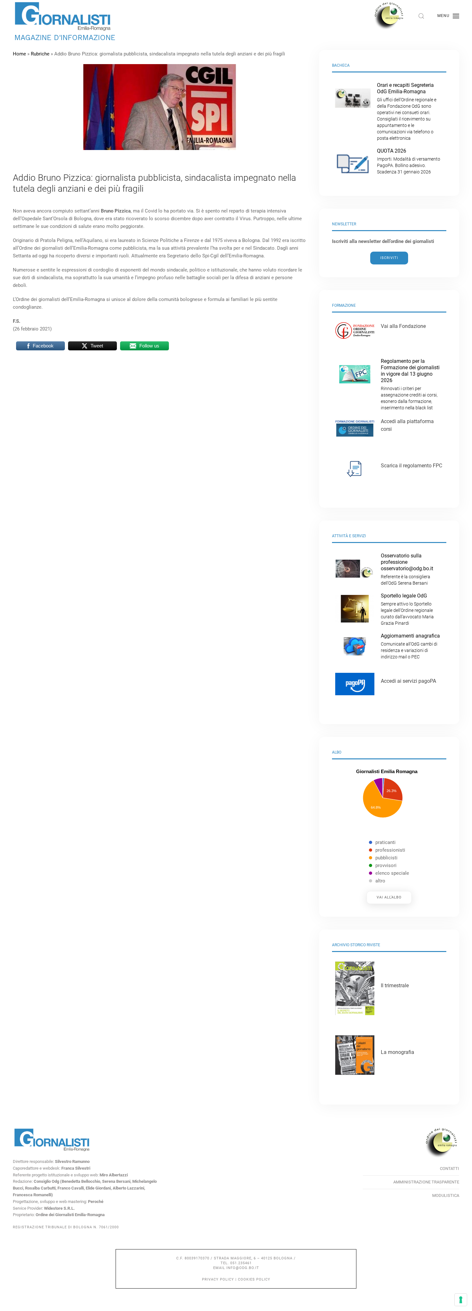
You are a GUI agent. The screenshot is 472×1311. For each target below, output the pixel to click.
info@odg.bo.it (242, 1268)
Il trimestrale (395, 985)
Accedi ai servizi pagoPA (408, 681)
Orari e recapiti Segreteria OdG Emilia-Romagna (406, 111)
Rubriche (40, 54)
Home (19, 54)
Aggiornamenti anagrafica (410, 646)
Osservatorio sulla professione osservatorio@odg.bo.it (407, 569)
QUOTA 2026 (408, 161)
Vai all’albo (389, 897)
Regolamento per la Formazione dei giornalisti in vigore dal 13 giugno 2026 (410, 384)
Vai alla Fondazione (403, 326)
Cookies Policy (254, 1279)
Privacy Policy (218, 1279)
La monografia (397, 1052)
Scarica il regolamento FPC (411, 466)
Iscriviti (389, 258)
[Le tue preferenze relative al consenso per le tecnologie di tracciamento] (461, 1300)
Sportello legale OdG (407, 609)
